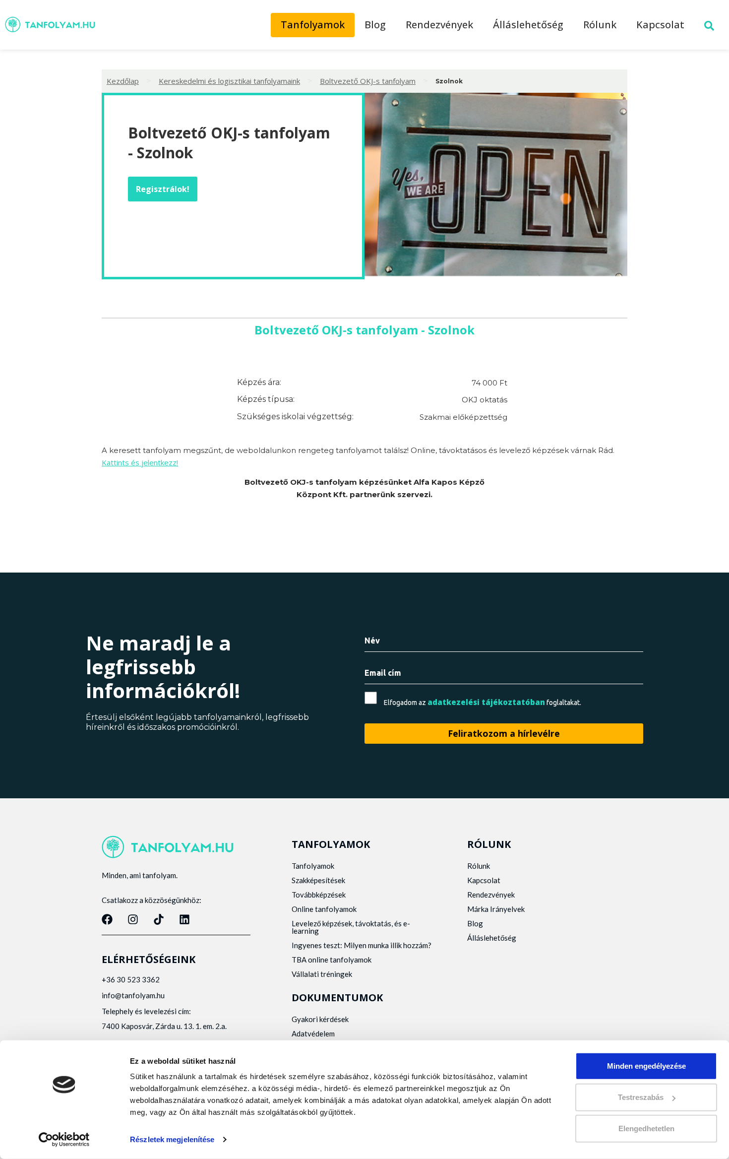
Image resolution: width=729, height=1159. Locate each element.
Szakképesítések (318, 880)
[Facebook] (107, 919)
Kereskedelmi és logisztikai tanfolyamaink (229, 81)
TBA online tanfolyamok (331, 959)
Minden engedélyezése (646, 1066)
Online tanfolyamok (324, 908)
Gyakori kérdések (320, 1019)
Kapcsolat (660, 24)
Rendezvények (439, 24)
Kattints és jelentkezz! (140, 462)
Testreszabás (641, 1097)
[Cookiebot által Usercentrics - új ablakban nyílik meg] (64, 1139)
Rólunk (599, 24)
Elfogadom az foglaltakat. (482, 702)
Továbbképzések (319, 894)
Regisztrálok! (162, 189)
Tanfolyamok (313, 24)
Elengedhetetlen (646, 1128)
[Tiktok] (158, 919)
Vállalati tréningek (322, 973)
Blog (375, 24)
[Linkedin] (184, 919)
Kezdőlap (123, 81)
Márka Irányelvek (496, 908)
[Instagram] (132, 919)
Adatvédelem (313, 1033)
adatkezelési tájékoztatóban (486, 702)
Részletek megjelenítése (172, 1139)
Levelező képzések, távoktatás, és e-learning (351, 927)
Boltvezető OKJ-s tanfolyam (368, 81)
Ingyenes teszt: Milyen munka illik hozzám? (361, 945)
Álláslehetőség (528, 24)
